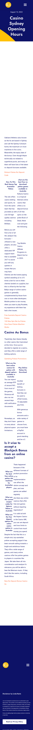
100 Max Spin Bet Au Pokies (15, 321)
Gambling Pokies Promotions (15, 359)
